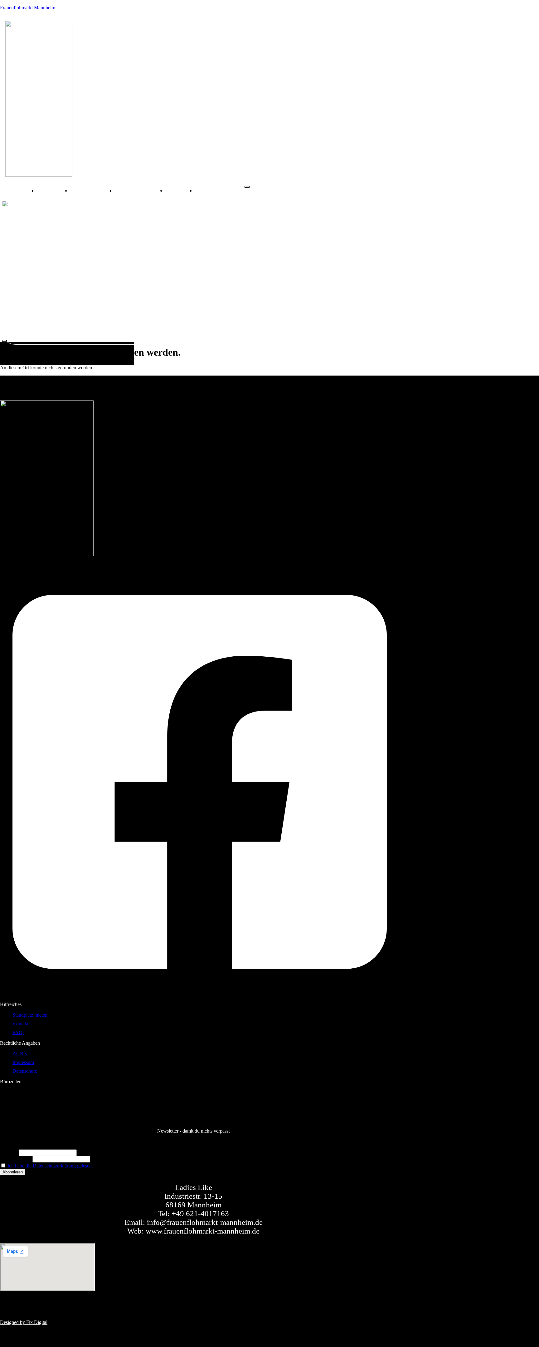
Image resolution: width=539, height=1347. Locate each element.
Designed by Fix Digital (23, 1322)
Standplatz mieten (140, 190)
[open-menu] (247, 187)
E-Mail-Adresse (15, 1159)
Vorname (9, 1152)
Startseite (53, 190)
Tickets (180, 190)
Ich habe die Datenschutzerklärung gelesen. (50, 1165)
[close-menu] (4, 341)
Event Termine (92, 190)
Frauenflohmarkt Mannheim (27, 7)
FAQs (209, 190)
